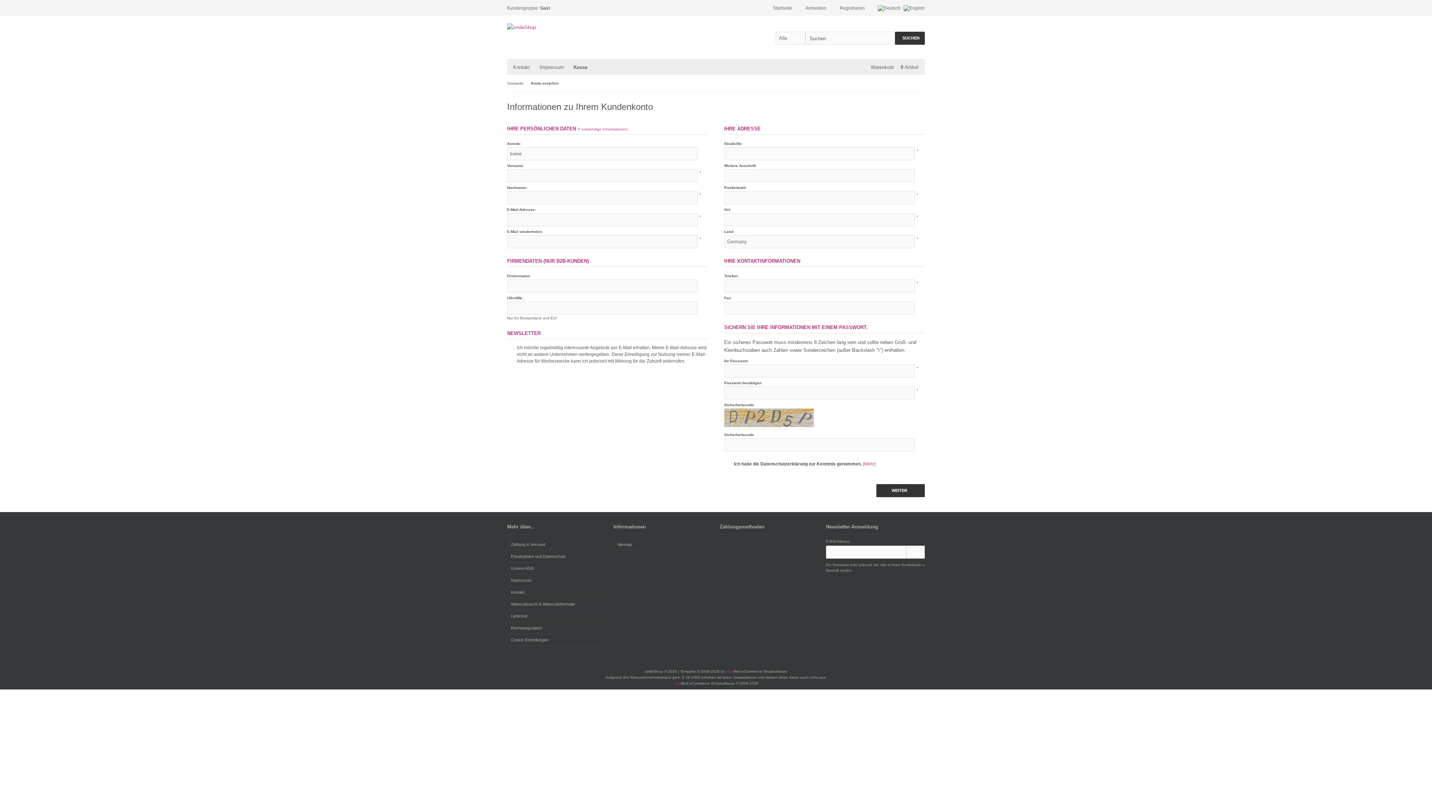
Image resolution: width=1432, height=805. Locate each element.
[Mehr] (869, 464)
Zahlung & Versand (528, 544)
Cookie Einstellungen (530, 640)
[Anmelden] (915, 552)
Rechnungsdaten (526, 628)
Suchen (910, 38)
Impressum (552, 67)
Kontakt (521, 67)
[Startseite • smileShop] (556, 27)
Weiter (901, 490)
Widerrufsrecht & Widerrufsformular (543, 604)
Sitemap (624, 544)
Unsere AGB (522, 568)
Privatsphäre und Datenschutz (538, 556)
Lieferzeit (519, 616)
